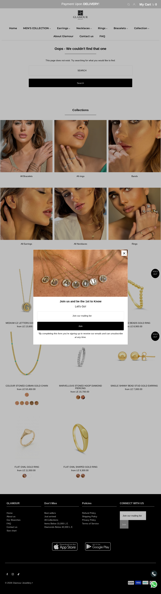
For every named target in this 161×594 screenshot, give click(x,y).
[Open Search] (129, 4)
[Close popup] (124, 253)
